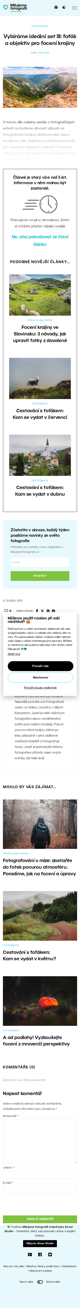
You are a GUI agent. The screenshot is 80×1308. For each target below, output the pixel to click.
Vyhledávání (69, 1266)
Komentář (10, 1116)
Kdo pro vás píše (13, 1266)
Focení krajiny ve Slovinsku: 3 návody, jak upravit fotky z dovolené (40, 334)
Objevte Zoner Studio (40, 1243)
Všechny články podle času (42, 1266)
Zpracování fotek (40, 320)
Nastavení (40, 677)
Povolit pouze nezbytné (40, 687)
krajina (44, 53)
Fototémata (40, 404)
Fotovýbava (40, 26)
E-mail (8, 1183)
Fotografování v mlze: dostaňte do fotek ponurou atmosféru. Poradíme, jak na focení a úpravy (39, 867)
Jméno (8, 1167)
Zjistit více (14, 654)
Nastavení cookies (41, 1271)
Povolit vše (40, 666)
